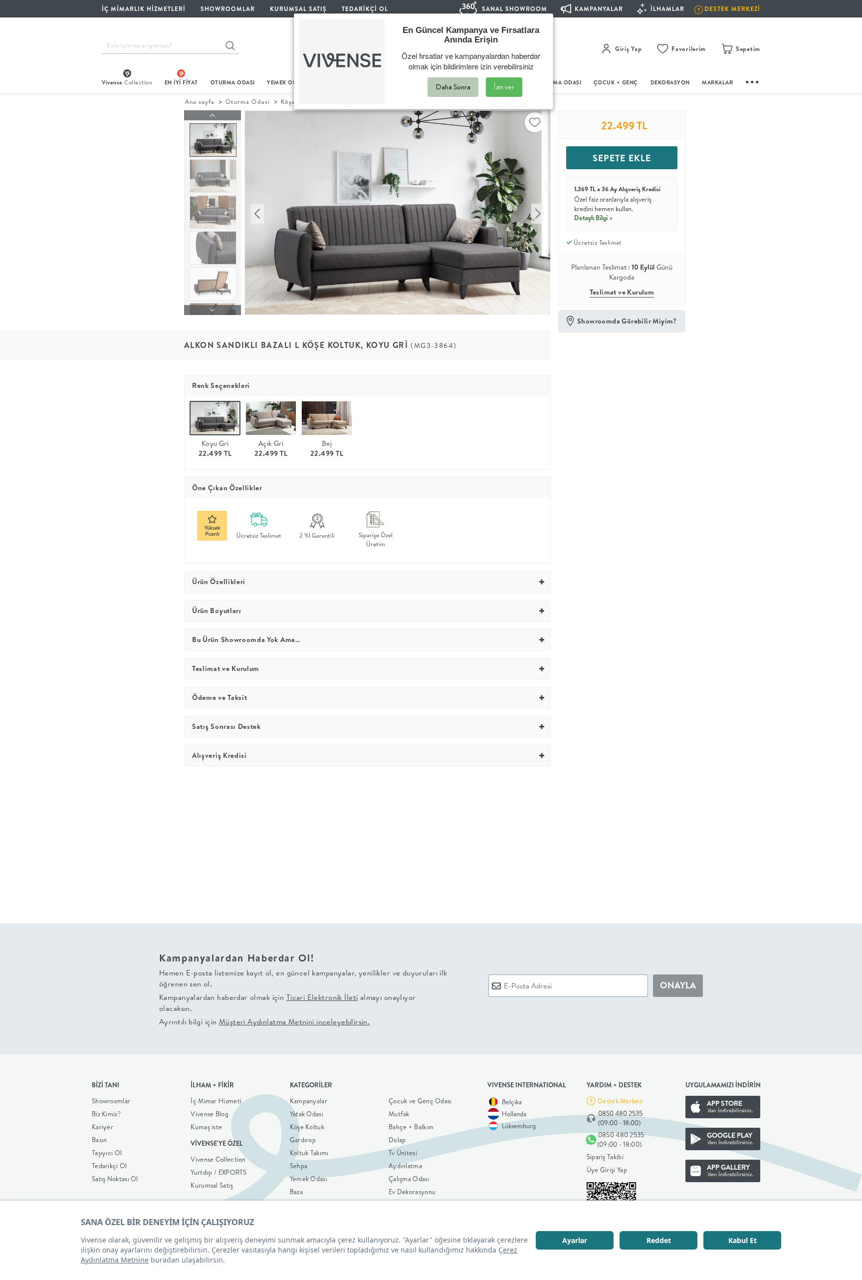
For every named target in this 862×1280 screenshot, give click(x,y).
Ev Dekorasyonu (412, 1191)
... (752, 80)
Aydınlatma (405, 1165)
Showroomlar (111, 1100)
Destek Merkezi (620, 1100)
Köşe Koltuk (307, 1126)
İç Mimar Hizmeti (216, 1100)
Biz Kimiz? (106, 1113)
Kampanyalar (308, 1100)
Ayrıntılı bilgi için (264, 1021)
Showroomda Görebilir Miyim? (627, 321)
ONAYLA (678, 985)
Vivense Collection (218, 1159)
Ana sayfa (200, 101)
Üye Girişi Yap (607, 1169)
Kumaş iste (206, 1126)
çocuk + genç (616, 82)
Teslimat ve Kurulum (622, 292)
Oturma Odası (247, 101)
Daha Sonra (452, 86)
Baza (296, 1191)
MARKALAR (717, 82)
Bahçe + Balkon (411, 1126)
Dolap (397, 1139)
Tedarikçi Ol (365, 8)
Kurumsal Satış (212, 1185)
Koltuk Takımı (309, 1152)
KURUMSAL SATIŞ (298, 8)
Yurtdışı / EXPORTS (218, 1172)
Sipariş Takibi (605, 1156)
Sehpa (299, 1165)
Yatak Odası (306, 1113)
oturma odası (233, 82)
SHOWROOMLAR (228, 8)
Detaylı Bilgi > (593, 217)
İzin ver (504, 86)
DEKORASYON (670, 82)
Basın (99, 1139)
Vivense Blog (209, 1113)
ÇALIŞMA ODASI (559, 82)
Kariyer (102, 1126)
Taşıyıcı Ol (107, 1152)
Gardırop (303, 1139)
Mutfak (399, 1113)
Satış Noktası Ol (115, 1178)
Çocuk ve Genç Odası (420, 1100)
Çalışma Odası (409, 1178)
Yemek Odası (308, 1178)
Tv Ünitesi (403, 1152)
